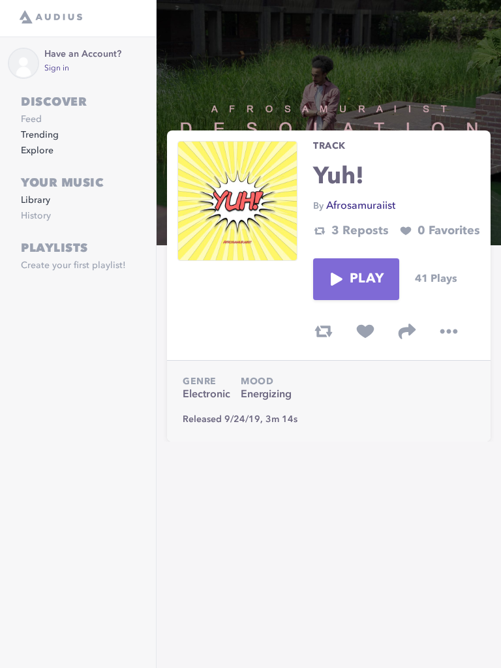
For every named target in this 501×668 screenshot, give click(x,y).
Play (367, 279)
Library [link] (35, 200)
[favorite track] (365, 331)
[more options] (448, 331)
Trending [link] (40, 135)
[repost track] (323, 331)
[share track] (407, 331)
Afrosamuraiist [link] (360, 206)
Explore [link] (37, 150)
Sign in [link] (56, 68)
